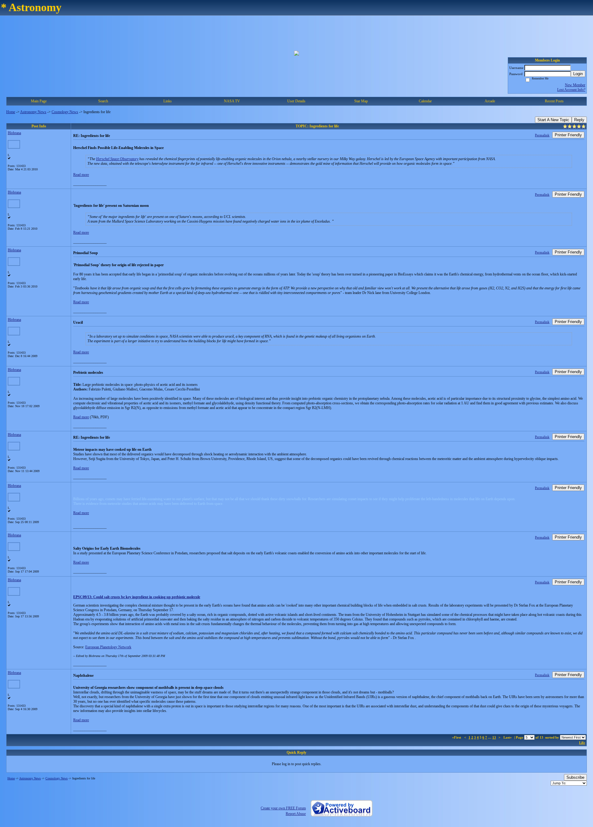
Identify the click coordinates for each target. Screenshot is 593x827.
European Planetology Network (108, 647)
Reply (579, 119)
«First (457, 737)
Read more (81, 175)
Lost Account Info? (571, 89)
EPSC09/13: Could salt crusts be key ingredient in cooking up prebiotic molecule (136, 597)
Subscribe (575, 777)
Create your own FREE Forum (283, 808)
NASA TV (232, 101)
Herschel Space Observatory (117, 159)
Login (578, 73)
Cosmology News (65, 112)
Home (10, 112)
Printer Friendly (568, 135)
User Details (296, 101)
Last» (508, 737)
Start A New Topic (553, 119)
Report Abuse (296, 814)
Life (582, 742)
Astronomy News (33, 112)
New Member (575, 85)
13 (494, 737)
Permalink (542, 135)
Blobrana (14, 133)
